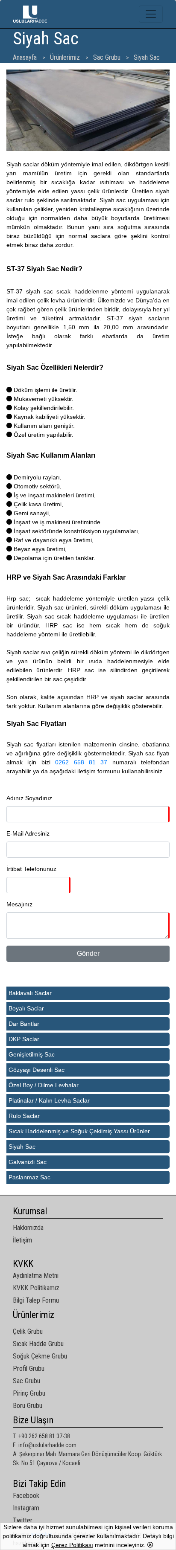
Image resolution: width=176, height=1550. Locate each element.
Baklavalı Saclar (30, 993)
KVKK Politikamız (36, 1288)
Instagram (26, 1508)
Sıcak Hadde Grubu (38, 1344)
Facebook (26, 1496)
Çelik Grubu (28, 1331)
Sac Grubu (26, 1381)
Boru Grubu (27, 1406)
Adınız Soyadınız (29, 798)
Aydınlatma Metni (36, 1275)
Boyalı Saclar (26, 1008)
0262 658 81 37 (81, 762)
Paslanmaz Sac (29, 1177)
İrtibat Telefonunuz (31, 868)
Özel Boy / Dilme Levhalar (44, 1085)
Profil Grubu (28, 1368)
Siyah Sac (22, 1146)
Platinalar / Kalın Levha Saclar (49, 1100)
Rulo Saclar (24, 1115)
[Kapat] (150, 1544)
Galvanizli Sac (28, 1161)
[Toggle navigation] (151, 14)
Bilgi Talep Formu (36, 1300)
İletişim (22, 1240)
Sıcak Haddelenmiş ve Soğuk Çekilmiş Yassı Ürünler (79, 1131)
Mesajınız (19, 904)
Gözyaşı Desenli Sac (37, 1069)
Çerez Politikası (72, 1544)
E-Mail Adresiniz (28, 833)
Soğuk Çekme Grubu (40, 1356)
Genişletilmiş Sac (32, 1054)
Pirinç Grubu (29, 1393)
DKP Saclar (24, 1039)
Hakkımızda (28, 1228)
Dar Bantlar (24, 1023)
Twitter (22, 1520)
